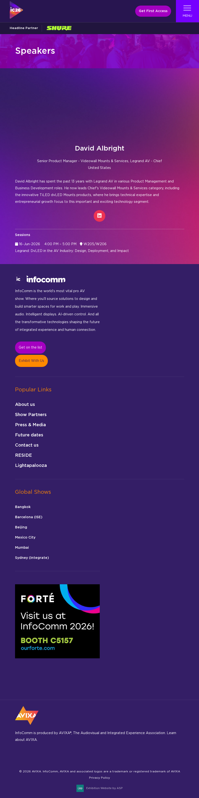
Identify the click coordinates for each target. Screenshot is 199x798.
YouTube (111, 755)
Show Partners (31, 415)
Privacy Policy (99, 777)
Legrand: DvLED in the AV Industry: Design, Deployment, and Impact (72, 251)
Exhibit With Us (31, 361)
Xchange (100, 755)
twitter (88, 755)
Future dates (29, 435)
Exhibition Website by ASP (104, 788)
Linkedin (54, 755)
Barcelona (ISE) (28, 517)
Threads (66, 755)
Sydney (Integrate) (32, 558)
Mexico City (25, 537)
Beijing (21, 527)
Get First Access (153, 11)
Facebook (31, 755)
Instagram (43, 755)
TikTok (77, 755)
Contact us (27, 445)
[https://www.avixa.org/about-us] (27, 726)
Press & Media (30, 425)
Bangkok (23, 507)
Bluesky (20, 755)
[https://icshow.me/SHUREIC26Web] (59, 28)
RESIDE (23, 455)
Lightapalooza (31, 466)
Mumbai (22, 547)
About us (25, 405)
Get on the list (30, 347)
